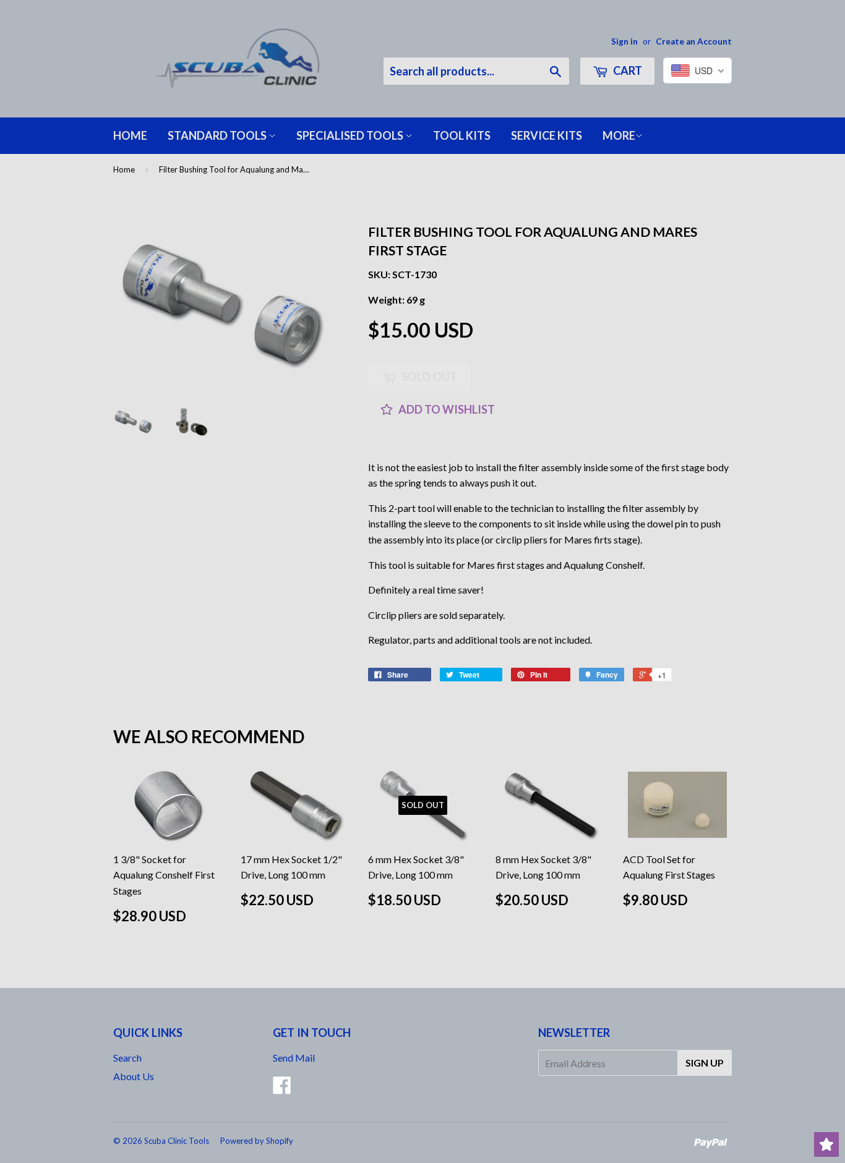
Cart (626, 70)
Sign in (624, 41)
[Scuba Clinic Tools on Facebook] (282, 1088)
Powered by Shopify (256, 1141)
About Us (133, 1076)
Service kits (546, 135)
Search (127, 1057)
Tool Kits (462, 135)
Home (130, 135)
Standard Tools (218, 135)
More (619, 135)
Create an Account (694, 41)
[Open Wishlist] (826, 1144)
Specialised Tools (350, 135)
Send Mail (294, 1057)
